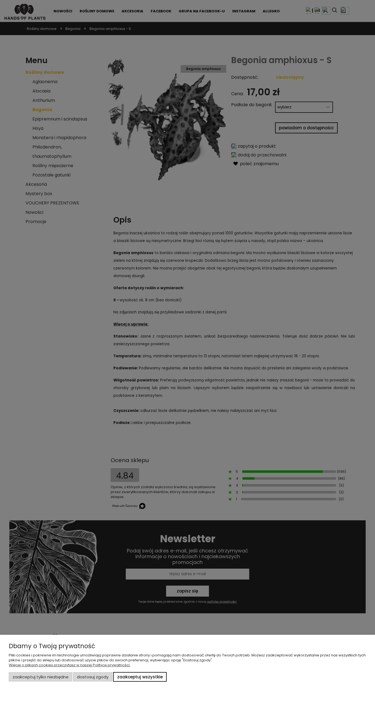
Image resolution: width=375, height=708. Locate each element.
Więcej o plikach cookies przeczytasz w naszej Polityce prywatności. (69, 665)
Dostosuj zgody (92, 677)
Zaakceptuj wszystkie (140, 677)
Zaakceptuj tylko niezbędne (41, 677)
